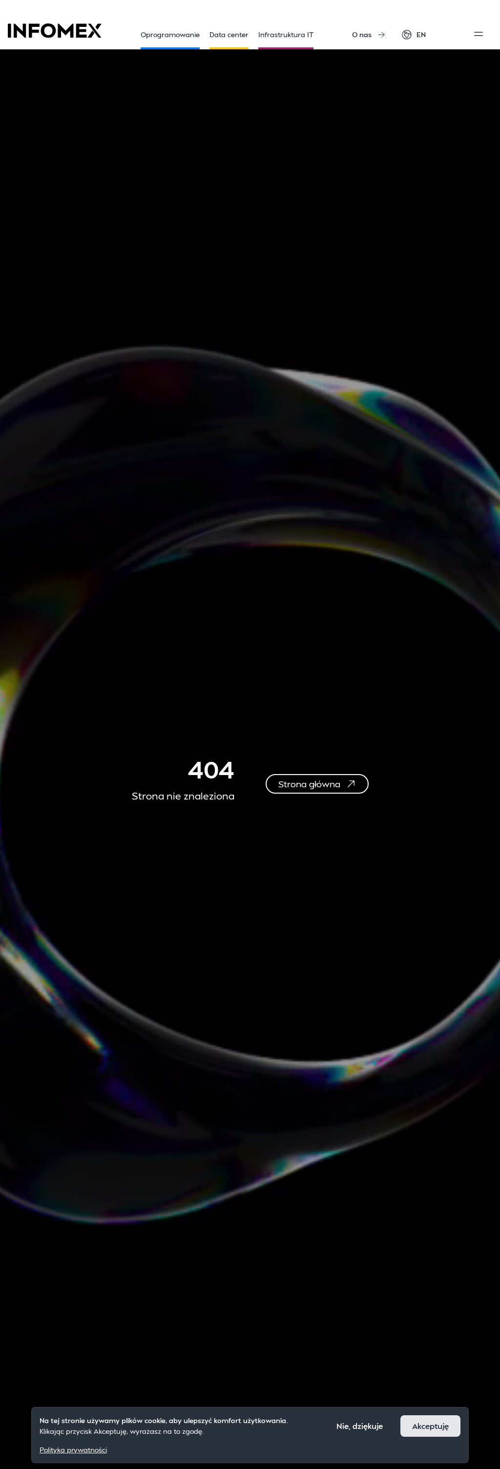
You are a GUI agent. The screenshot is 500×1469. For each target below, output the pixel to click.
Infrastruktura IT (285, 34)
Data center (229, 34)
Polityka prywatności (73, 1450)
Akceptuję (430, 1426)
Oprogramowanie (170, 34)
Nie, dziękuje (359, 1426)
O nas (362, 34)
